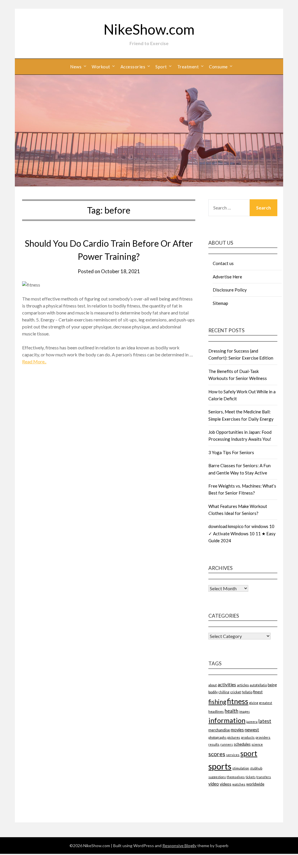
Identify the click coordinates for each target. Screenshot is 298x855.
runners (226, 744)
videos (225, 783)
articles (243, 685)
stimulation (240, 768)
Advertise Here (227, 276)
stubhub (256, 768)
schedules (242, 744)
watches (238, 784)
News (75, 66)
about (212, 685)
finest (257, 691)
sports (219, 766)
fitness (237, 701)
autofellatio (258, 685)
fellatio (247, 692)
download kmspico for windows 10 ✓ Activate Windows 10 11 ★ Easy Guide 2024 (242, 533)
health (231, 711)
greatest (265, 703)
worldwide (255, 784)
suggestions (217, 777)
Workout (101, 66)
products (248, 737)
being (272, 684)
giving (253, 703)
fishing (217, 701)
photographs (217, 737)
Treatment (188, 66)
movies (237, 729)
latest (264, 721)
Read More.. (34, 361)
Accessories (133, 66)
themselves (236, 777)
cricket (235, 692)
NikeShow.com (149, 29)
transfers (263, 777)
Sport (161, 66)
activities (227, 684)
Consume (218, 66)
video (213, 783)
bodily (213, 692)
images (244, 711)
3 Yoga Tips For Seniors (231, 452)
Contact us (223, 263)
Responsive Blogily (179, 845)
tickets (251, 777)
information (226, 720)
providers (263, 737)
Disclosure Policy (230, 289)
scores (216, 754)
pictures (233, 737)
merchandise (219, 730)
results (213, 744)
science (257, 744)
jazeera (252, 722)
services (233, 755)
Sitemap (220, 303)
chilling (224, 692)
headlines (216, 711)
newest (252, 729)
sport (248, 753)
